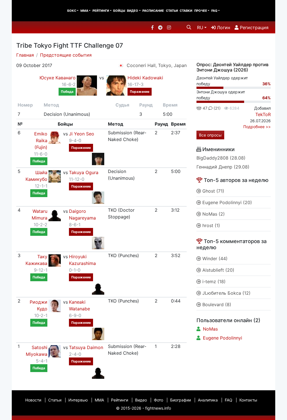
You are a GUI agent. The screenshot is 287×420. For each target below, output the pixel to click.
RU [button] (200, 27)
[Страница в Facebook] (152, 27)
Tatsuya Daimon (86, 347)
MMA (84, 11)
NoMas (210, 329)
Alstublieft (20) (217, 270)
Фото (158, 400)
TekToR (263, 114)
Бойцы (119, 11)
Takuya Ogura (83, 172)
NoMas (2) (213, 214)
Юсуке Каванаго (58, 77)
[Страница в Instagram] (169, 27)
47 (204, 108)
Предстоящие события (66, 55)
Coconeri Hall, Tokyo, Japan (157, 65)
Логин (223, 27)
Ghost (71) (212, 191)
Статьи (172, 11)
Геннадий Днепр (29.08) (222, 167)
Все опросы (210, 135)
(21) (216, 108)
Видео (132, 11)
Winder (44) (214, 258)
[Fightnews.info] (35, 10)
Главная (25, 55)
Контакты (248, 400)
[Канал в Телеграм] (160, 27)
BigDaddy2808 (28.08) (221, 158)
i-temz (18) (213, 281)
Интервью (78, 400)
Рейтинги (100, 11)
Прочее (200, 11)
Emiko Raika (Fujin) (40, 140)
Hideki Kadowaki (145, 77)
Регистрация (254, 27)
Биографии (180, 400)
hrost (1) (210, 225)
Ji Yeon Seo (81, 134)
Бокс (71, 11)
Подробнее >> (257, 126)
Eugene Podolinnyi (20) (226, 202)
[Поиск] (189, 27)
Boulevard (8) (216, 304)
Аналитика (208, 400)
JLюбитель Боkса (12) (226, 293)
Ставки (186, 11)
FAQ (214, 11)
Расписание (153, 11)
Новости (33, 400)
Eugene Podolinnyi (222, 338)
